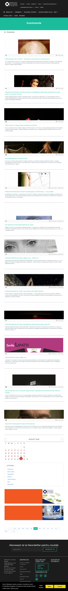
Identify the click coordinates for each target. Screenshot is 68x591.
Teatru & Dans (11, 479)
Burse (16, 15)
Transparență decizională (26, 7)
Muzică (9, 476)
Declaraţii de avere (24, 576)
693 (15, 528)
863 (6, 531)
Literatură (10, 469)
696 (27, 528)
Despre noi (33, 4)
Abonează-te (50, 549)
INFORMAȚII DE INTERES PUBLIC (49, 4)
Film (8, 482)
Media (39, 4)
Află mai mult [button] (14, 588)
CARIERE (41, 7)
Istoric (21, 574)
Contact (37, 7)
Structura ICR (23, 569)
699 (40, 528)
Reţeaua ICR (9, 12)
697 (31, 528)
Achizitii (22, 579)
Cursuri (28, 4)
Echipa (21, 566)
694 (19, 528)
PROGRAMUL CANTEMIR (30, 12)
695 (23, 528)
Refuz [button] (49, 586)
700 (44, 528)
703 (56, 528)
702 (52, 528)
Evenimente (18, 12)
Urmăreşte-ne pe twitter (41, 566)
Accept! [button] (60, 586)
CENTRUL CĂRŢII (8, 15)
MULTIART (10, 484)
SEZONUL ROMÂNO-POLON (45, 12)
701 (48, 528)
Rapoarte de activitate (25, 571)
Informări (22, 15)
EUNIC (55, 12)
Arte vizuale (10, 471)
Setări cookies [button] (41, 586)
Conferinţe (10, 474)
